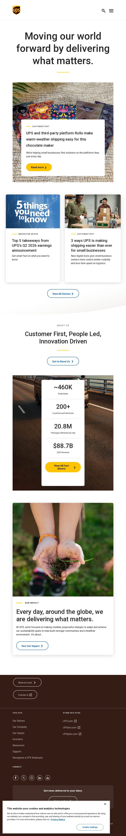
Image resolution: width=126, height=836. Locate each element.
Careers (23, 694)
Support (17, 751)
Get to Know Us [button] (61, 361)
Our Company (20, 726)
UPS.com (70, 721)
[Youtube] (48, 779)
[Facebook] (16, 779)
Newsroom (25, 682)
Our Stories (19, 720)
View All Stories (61, 293)
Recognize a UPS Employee (28, 757)
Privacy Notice (58, 819)
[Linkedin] (40, 779)
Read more (37, 168)
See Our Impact (31, 646)
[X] (24, 779)
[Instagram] (32, 779)
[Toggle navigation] (111, 10)
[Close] (105, 804)
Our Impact (18, 733)
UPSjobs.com (72, 734)
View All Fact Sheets (61, 467)
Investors (18, 739)
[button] (105, 10)
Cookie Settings (90, 827)
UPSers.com (71, 727)
